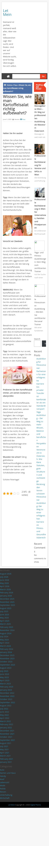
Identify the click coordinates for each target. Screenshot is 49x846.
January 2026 (6, 595)
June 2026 (4, 580)
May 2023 (4, 677)
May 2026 (4, 583)
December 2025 (7, 599)
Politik (2, 788)
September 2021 (7, 740)
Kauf (2, 779)
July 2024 (4, 636)
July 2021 (4, 746)
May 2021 (4, 749)
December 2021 (7, 730)
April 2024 (4, 642)
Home (9, 85)
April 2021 (4, 752)
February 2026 (6, 592)
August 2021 (5, 743)
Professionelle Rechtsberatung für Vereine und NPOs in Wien (40, 165)
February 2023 (6, 686)
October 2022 (6, 699)
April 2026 (4, 586)
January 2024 (6, 652)
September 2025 (7, 605)
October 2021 (6, 737)
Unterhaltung (6, 795)
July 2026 (4, 577)
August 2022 (5, 705)
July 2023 (4, 671)
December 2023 (7, 655)
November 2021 (7, 733)
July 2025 (4, 611)
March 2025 (5, 624)
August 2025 (5, 608)
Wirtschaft (4, 798)
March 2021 (5, 755)
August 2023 (5, 668)
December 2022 (7, 693)
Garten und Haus (8, 773)
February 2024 (6, 649)
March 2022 (5, 721)
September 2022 (7, 702)
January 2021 (6, 762)
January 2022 (6, 727)
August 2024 (5, 633)
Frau (15, 85)
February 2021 (6, 759)
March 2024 (5, 646)
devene (16, 119)
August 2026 (5, 573)
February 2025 (6, 627)
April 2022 (4, 718)
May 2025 (4, 617)
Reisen (3, 791)
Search (37, 339)
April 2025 (4, 620)
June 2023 (4, 674)
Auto (2, 769)
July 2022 (4, 708)
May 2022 (4, 715)
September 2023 (7, 664)
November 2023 (7, 658)
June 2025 (4, 614)
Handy (3, 776)
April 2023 (4, 680)
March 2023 (5, 683)
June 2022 (4, 712)
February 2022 (6, 724)
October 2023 (6, 661)
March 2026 (5, 589)
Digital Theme (35, 805)
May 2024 (4, 639)
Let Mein (7, 12)
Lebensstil (4, 782)
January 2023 (6, 690)
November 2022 (7, 696)
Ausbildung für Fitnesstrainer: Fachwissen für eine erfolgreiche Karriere (41, 371)
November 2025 (7, 602)
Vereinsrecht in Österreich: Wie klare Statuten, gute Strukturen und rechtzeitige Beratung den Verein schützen (40, 471)
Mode (2, 785)
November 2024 (7, 630)
